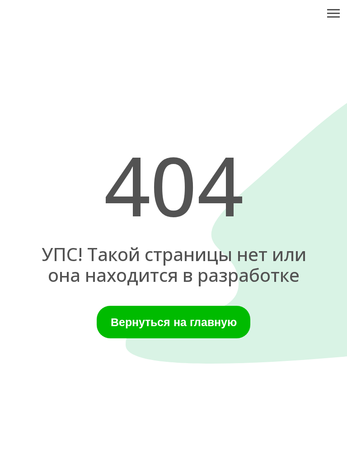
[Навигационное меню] (333, 13)
